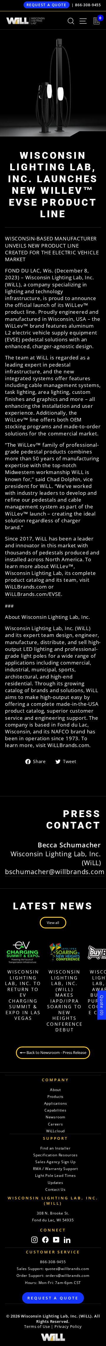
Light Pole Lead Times (55, 1175)
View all (53, 922)
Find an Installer (55, 1148)
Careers (55, 1124)
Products (55, 1096)
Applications (55, 1103)
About (55, 1089)
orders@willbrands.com (68, 1275)
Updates (55, 1182)
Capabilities (55, 1110)
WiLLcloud (55, 1130)
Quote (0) (102, 1005)
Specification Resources (55, 1155)
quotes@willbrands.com (67, 1268)
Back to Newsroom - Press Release (56, 1052)
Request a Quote (46, 4)
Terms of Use (37, 1326)
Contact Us (55, 1189)
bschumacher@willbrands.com (55, 871)
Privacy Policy (68, 1326)
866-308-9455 (88, 4)
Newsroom (56, 1117)
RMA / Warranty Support (55, 1168)
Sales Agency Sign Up (55, 1161)
